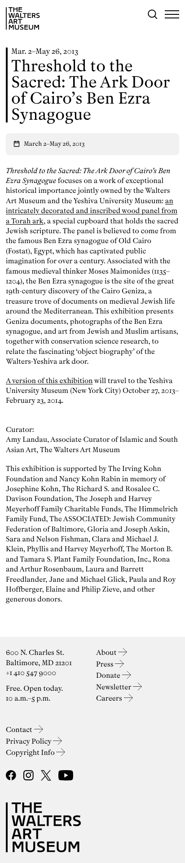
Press (105, 664)
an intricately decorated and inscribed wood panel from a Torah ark (91, 210)
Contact (20, 729)
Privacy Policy (29, 741)
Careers (110, 698)
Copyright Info (31, 752)
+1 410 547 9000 (31, 672)
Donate (109, 675)
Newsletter (114, 687)
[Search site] (152, 14)
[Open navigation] (172, 14)
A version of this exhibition (49, 380)
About (107, 652)
